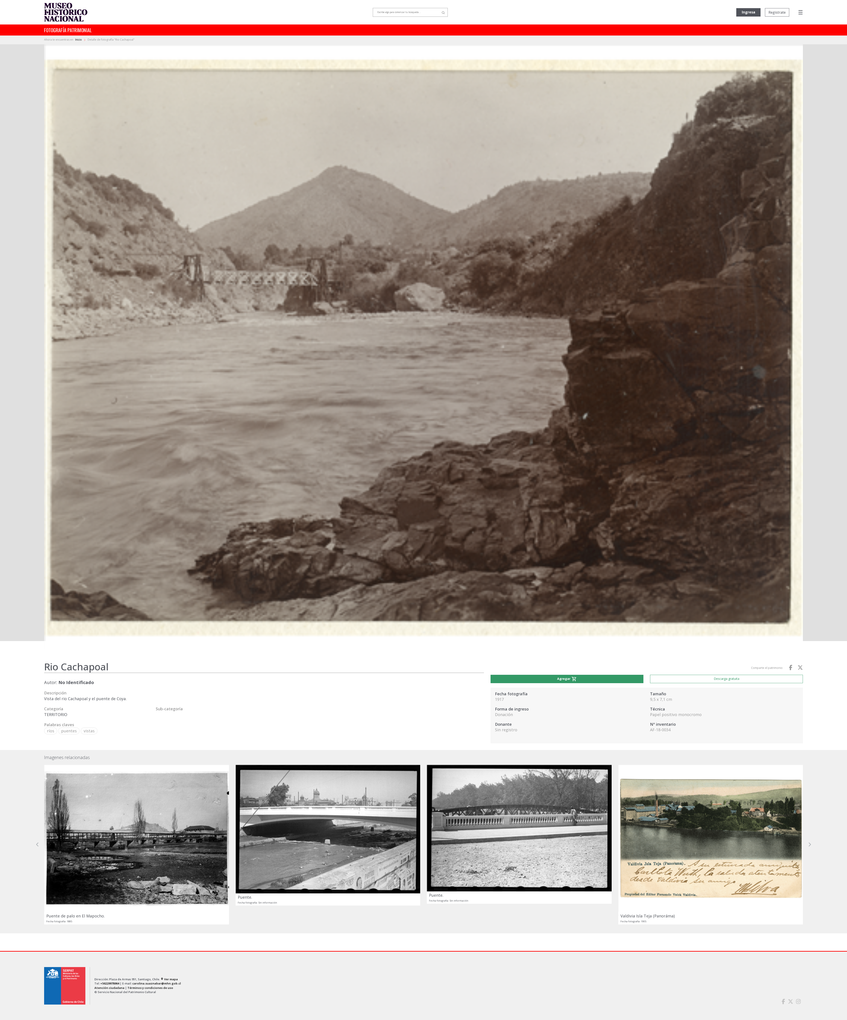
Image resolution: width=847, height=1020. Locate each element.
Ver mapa (169, 979)
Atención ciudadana (109, 988)
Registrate (777, 12)
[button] (37, 844)
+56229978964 (109, 983)
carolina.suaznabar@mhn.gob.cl (156, 983)
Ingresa (748, 12)
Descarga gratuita (726, 679)
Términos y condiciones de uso (150, 988)
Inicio (78, 39)
